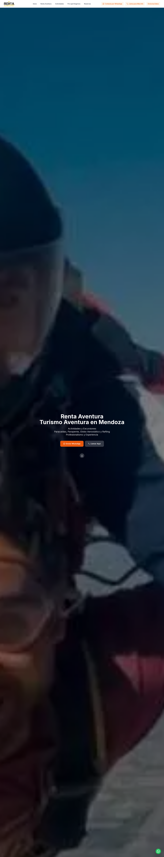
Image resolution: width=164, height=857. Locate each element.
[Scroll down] (82, 456)
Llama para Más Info (136, 4)
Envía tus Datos (153, 4)
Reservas (87, 4)
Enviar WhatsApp (73, 444)
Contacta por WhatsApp (113, 4)
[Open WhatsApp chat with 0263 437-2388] (158, 851)
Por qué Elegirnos (74, 4)
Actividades (59, 4)
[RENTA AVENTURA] (11, 3)
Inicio (35, 4)
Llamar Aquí (96, 444)
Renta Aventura (46, 4)
